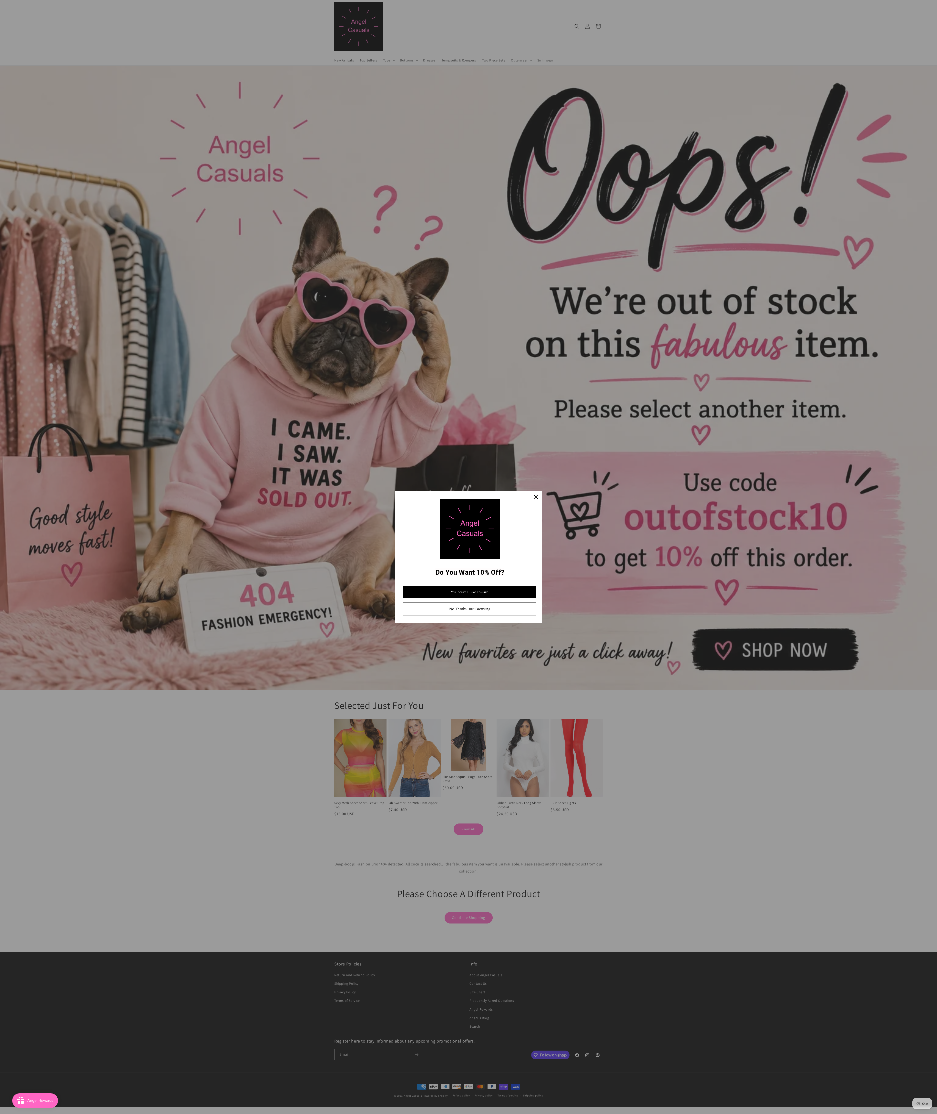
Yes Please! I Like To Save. (470, 592)
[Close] (536, 497)
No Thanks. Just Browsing (469, 608)
